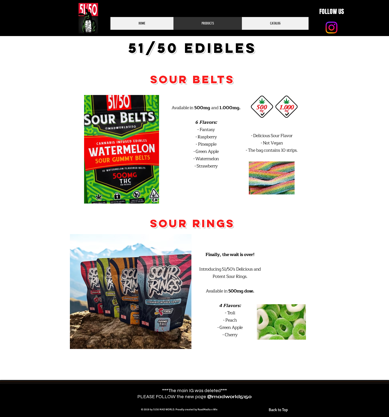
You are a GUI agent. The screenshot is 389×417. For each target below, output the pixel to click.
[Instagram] (331, 27)
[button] (154, 199)
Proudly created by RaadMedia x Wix (196, 409)
